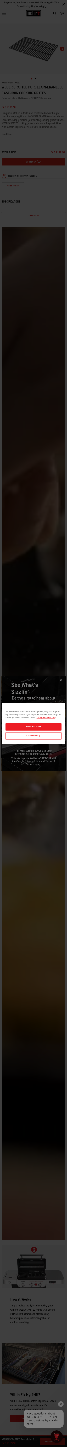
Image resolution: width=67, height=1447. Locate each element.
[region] (33, 723)
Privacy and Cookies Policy (46, 717)
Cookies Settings (33, 736)
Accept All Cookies (33, 727)
